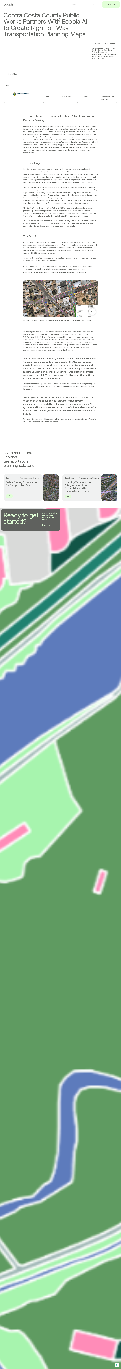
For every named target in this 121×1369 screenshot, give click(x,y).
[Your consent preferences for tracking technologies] (117, 1365)
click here (54, 422)
